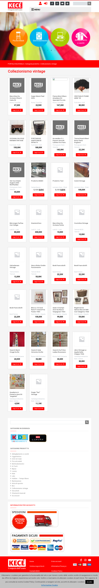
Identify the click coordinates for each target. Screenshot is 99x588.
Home (32, 561)
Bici (13, 486)
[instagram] (57, 3)
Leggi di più (16, 110)
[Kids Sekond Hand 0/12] (19, 438)
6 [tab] (58, 50)
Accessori (15, 496)
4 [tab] (51, 50)
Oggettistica (16, 456)
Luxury (14, 471)
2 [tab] (44, 50)
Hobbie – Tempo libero (20, 478)
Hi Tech (15, 466)
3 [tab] (47, 50)
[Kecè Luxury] (38, 438)
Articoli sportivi (17, 483)
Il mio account (56, 561)
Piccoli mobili (17, 461)
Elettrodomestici (18, 464)
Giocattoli (15, 491)
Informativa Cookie (49, 585)
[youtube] (62, 3)
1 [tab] (40, 50)
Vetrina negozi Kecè (37, 566)
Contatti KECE (35, 571)
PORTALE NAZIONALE (16, 64)
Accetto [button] (89, 582)
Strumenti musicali (18, 493)
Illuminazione (16, 481)
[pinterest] (67, 3)
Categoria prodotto (32, 64)
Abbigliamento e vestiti (20, 454)
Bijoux (14, 469)
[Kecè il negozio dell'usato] (15, 6)
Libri (13, 476)
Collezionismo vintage (20, 488)
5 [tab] (55, 50)
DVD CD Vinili (16, 459)
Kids (13, 473)
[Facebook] (52, 3)
